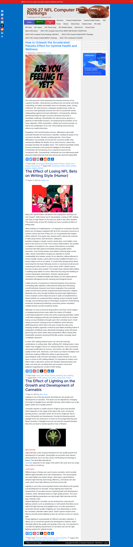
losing (59, 378)
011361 (39, 378)
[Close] (131, 1)
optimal (73, 166)
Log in (106, 543)
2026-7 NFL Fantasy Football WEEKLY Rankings (41, 38)
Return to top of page (34, 543)
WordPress (99, 543)
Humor (38, 375)
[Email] (2, 22)
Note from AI (79, 27)
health (68, 166)
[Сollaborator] (94, 64)
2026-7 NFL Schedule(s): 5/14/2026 (71, 38)
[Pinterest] (2, 18)
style (63, 378)
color (49, 378)
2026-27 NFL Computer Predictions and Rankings (68, 11)
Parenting (59, 375)
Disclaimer (60, 20)
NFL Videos (38, 27)
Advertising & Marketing (44, 164)
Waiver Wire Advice (31, 31)
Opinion (52, 375)
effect (63, 166)
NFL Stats (28, 27)
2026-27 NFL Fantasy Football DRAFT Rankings (77, 34)
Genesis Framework (87, 543)
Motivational (35, 166)
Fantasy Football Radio (73, 20)
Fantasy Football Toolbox (92, 20)
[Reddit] (2, 29)
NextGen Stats (86, 24)
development (36, 540)
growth (49, 540)
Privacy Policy (89, 27)
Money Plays (75, 24)
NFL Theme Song (50, 27)
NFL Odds (97, 24)
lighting (55, 540)
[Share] (2, 36)
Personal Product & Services (45, 538)
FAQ (104, 20)
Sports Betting (68, 375)
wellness (40, 168)
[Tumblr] (2, 25)
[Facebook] (2, 11)
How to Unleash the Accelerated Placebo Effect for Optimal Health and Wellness (51, 46)
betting (44, 378)
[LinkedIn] (2, 33)
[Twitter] (2, 15)
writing (68, 378)
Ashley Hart (45, 180)
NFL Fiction (45, 375)
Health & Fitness (59, 164)
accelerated (56, 166)
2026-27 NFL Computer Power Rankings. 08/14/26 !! (42, 34)
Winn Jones (47, 53)
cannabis (28, 463)
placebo (28, 168)
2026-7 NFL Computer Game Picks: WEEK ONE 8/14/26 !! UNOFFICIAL (64, 31)
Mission (65, 24)
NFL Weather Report (65, 27)
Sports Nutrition (61, 538)
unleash (34, 168)
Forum (59, 24)
